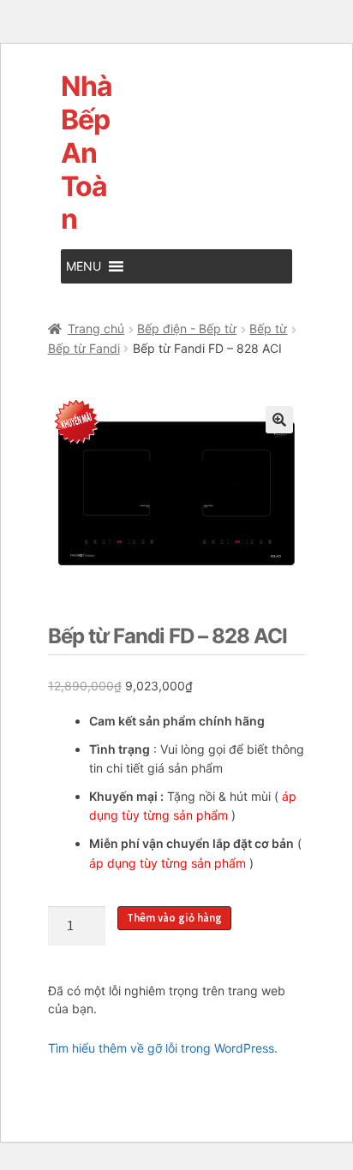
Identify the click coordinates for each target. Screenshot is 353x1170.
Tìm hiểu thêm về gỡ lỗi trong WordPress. (163, 1048)
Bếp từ (268, 328)
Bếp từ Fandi (84, 348)
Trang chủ (96, 328)
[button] (83, 266)
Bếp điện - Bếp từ (186, 328)
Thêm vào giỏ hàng (174, 917)
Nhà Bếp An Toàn (86, 152)
